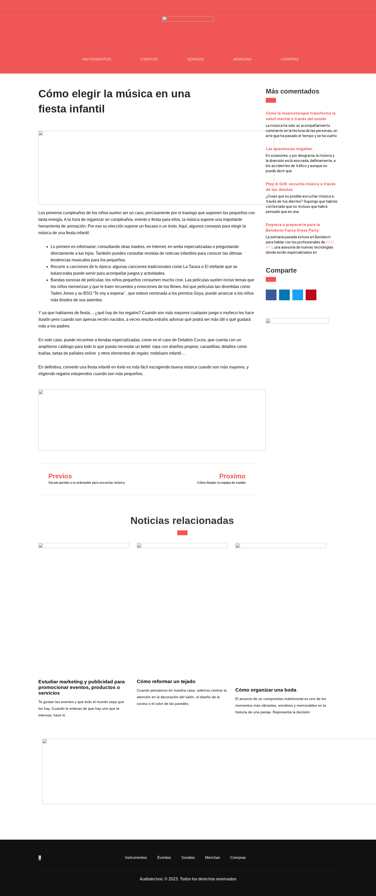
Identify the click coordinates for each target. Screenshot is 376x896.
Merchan (242, 59)
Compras (290, 59)
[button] (335, 6)
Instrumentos (96, 59)
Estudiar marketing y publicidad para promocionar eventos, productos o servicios (81, 687)
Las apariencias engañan (289, 149)
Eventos (149, 59)
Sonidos (195, 59)
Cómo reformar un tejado (166, 681)
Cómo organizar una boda (265, 690)
